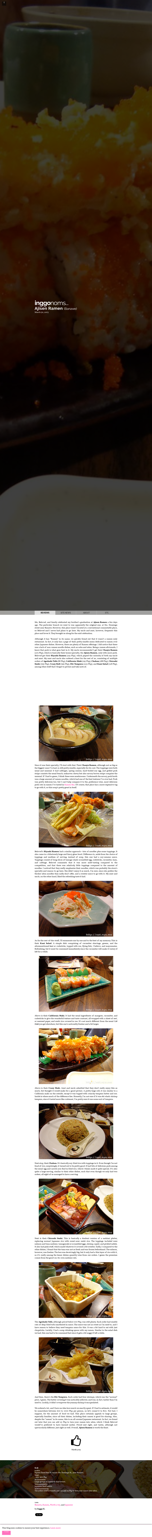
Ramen (45, 1504)
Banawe (38, 1504)
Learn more (55, 1528)
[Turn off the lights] (4, 4)
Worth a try (55, 1504)
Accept (6, 1531)
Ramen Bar (69, 784)
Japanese (69, 1504)
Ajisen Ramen (56, 308)
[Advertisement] (76, 685)
